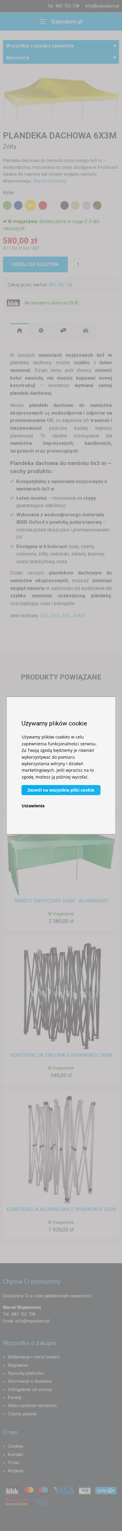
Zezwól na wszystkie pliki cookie (61, 790)
